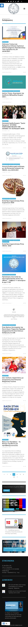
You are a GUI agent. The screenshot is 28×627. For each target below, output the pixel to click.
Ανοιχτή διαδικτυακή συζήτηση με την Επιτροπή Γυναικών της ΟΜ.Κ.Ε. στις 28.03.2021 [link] (13, 168)
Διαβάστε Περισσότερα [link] (6, 72)
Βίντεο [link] (11, 91)
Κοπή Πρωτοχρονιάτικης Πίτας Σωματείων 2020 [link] (13, 202)
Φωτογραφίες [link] (6, 241)
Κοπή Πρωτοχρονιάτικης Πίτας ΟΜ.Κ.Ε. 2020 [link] (13, 245)
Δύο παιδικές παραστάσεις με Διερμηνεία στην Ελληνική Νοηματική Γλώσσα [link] (13, 379)
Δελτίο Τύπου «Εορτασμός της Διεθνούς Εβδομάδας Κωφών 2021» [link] (13, 95)
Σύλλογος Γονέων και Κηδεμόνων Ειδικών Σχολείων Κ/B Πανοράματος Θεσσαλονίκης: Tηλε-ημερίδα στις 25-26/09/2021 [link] (14, 47)
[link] (2, 5)
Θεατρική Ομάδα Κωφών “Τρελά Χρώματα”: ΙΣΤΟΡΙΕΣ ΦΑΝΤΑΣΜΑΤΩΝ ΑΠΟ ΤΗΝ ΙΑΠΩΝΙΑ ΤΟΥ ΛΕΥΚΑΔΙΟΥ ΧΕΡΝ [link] (13, 126)
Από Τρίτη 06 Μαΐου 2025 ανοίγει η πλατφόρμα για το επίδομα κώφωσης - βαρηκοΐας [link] (17, 586)
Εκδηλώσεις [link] (5, 41)
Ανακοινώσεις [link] (6, 91)
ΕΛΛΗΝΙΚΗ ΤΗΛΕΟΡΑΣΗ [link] (8, 509)
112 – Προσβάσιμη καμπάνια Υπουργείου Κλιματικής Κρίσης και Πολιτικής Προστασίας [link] (13, 531)
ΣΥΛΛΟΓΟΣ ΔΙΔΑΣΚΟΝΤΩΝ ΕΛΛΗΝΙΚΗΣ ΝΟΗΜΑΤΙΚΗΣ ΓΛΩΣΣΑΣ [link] (15, 549)
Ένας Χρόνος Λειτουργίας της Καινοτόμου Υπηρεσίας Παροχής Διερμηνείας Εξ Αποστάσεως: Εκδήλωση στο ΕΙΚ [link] (13, 330)
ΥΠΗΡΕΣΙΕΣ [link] (6, 490)
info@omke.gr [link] (5, 570)
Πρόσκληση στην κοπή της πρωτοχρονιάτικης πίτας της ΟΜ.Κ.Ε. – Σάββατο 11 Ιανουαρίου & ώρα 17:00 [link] (13, 279)
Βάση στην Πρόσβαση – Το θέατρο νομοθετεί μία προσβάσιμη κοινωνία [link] (11, 443)
